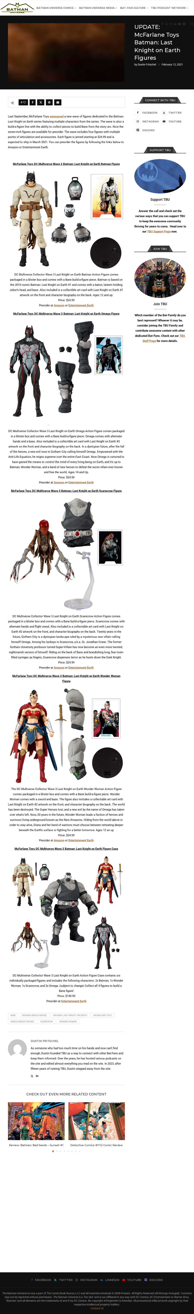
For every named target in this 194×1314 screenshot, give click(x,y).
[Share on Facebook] (33, 102)
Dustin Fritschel (147, 64)
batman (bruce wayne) (34, 1015)
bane (13, 1015)
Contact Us (97, 1308)
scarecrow (46, 1021)
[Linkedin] (175, 24)
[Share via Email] (57, 102)
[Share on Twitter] (40, 102)
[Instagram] (171, 24)
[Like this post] (24, 102)
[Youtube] (179, 24)
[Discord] (184, 24)
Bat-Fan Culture (133, 7)
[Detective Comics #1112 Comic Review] (96, 1121)
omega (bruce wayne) (22, 1021)
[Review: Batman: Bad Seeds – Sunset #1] (36, 1121)
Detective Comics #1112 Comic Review (96, 1145)
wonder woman (68, 1021)
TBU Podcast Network (168, 7)
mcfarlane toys (103, 1015)
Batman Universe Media (97, 7)
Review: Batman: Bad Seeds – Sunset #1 (36, 1145)
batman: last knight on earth (70, 1015)
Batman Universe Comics (55, 7)
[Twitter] (166, 24)
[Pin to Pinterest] (49, 102)
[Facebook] (162, 24)
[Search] (192, 24)
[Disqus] (66, 1206)
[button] (13, 1127)
